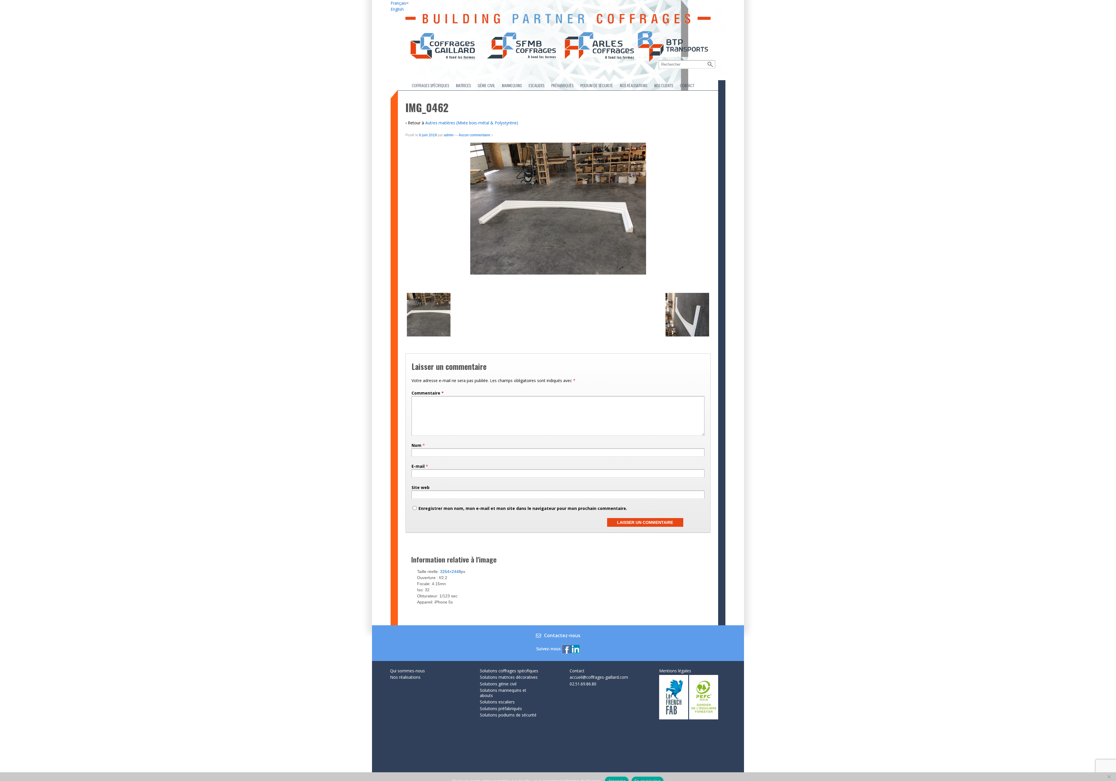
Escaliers (536, 85)
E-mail (418, 466)
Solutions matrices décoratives (509, 677)
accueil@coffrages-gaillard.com (599, 677)
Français (398, 3)
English (397, 9)
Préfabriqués (562, 85)
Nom (416, 445)
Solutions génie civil (498, 684)
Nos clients (663, 85)
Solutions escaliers (497, 702)
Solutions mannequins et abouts (503, 692)
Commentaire (428, 393)
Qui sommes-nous (407, 670)
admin (449, 135)
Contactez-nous (562, 636)
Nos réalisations (633, 85)
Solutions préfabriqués (501, 708)
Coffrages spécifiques (430, 85)
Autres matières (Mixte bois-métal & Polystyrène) (471, 123)
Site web (421, 487)
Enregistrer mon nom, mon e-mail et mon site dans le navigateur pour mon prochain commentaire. (523, 508)
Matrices (463, 85)
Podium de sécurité (596, 85)
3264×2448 (450, 571)
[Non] (1109, 777)
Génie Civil (486, 85)
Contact (687, 85)
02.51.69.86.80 (583, 684)
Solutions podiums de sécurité (508, 715)
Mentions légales (675, 670)
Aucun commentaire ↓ (476, 135)
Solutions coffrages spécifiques (509, 670)
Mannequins (512, 85)
